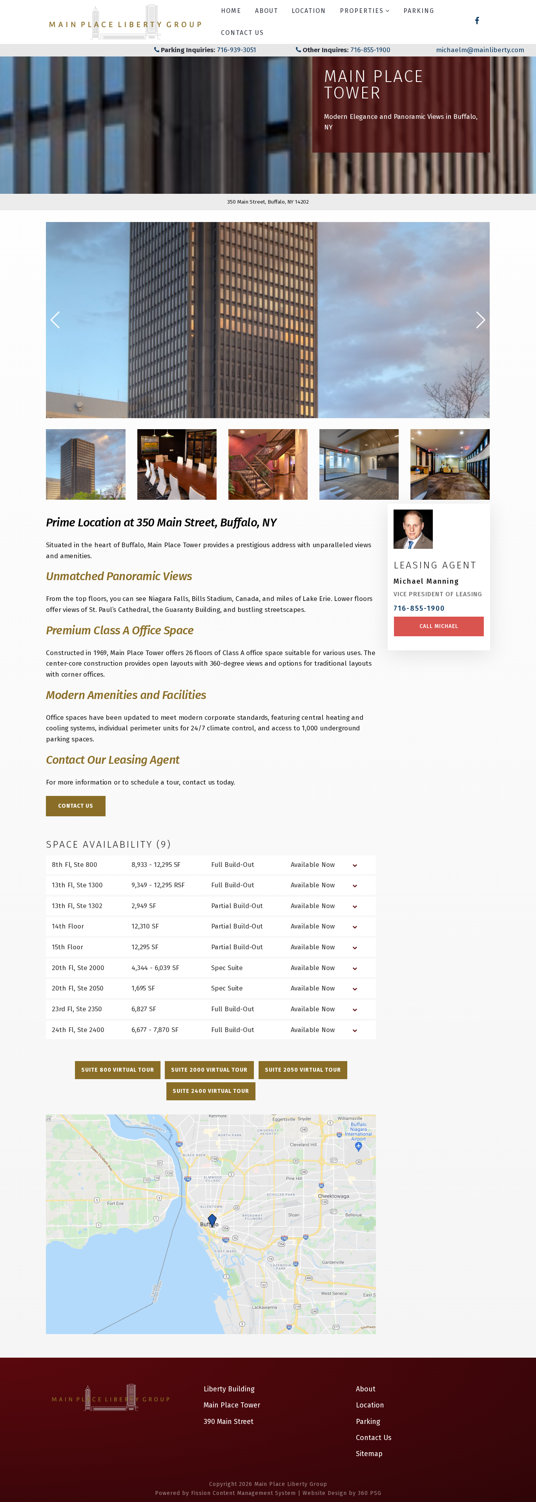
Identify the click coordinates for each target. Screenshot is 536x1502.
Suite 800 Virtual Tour (117, 1070)
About (266, 11)
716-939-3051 (235, 50)
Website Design (325, 1493)
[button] (481, 320)
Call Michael (438, 626)
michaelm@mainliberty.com (480, 50)
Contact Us (242, 32)
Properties (362, 11)
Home (231, 11)
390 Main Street (228, 1421)
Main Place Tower (232, 1405)
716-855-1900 (370, 50)
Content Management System (254, 1493)
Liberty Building (229, 1389)
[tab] (211, 865)
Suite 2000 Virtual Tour (209, 1070)
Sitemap (369, 1453)
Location (309, 11)
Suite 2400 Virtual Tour (211, 1091)
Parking (418, 11)
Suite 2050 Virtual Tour (303, 1070)
